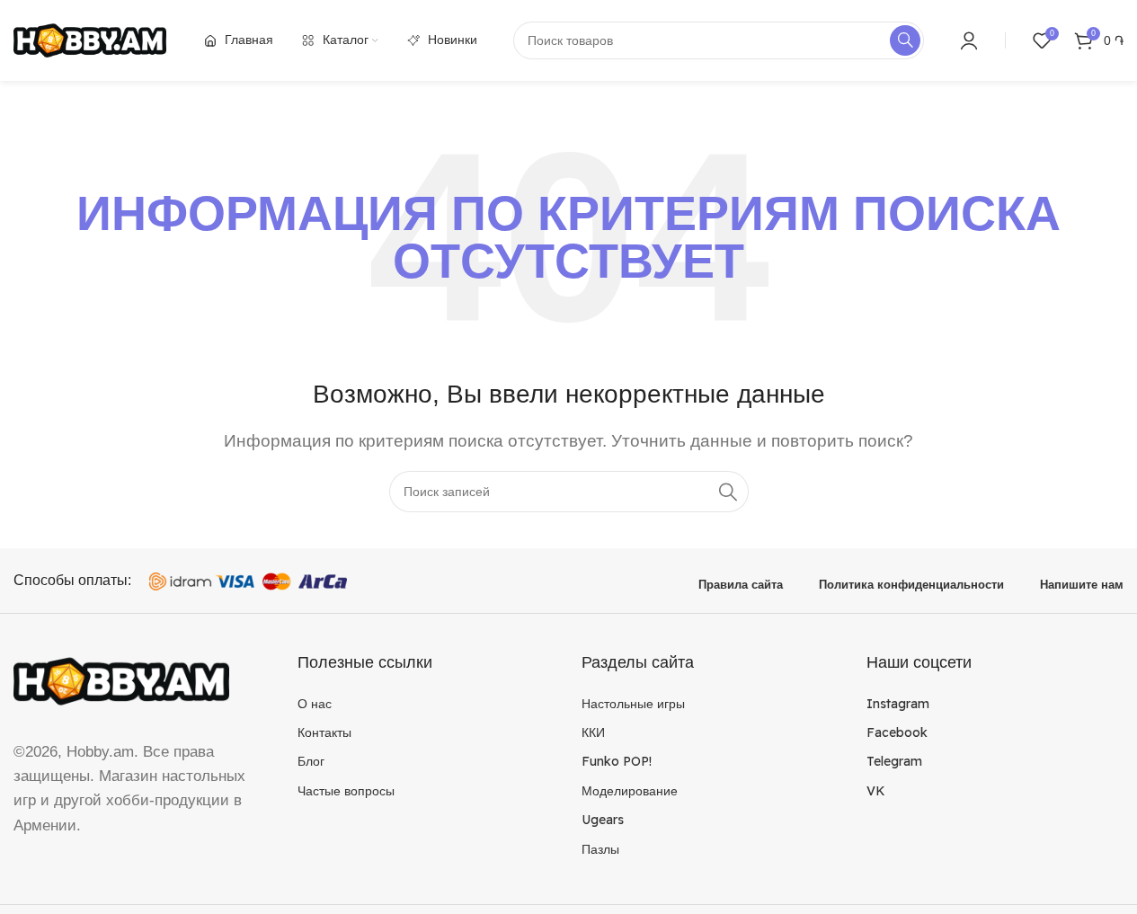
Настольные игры (633, 704)
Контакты (324, 732)
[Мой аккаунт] (969, 40)
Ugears (603, 820)
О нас (315, 704)
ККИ (593, 732)
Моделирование (630, 791)
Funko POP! (617, 761)
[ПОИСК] (728, 491)
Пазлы (600, 849)
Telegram (894, 761)
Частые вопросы (346, 791)
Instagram (897, 704)
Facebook (897, 732)
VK (875, 791)
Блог (311, 761)
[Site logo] (89, 39)
